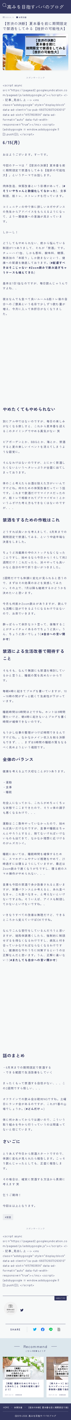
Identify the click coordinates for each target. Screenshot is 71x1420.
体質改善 (23, 17)
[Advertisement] (35, 364)
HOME (6, 1407)
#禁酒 (8, 1217)
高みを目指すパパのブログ (35, 6)
